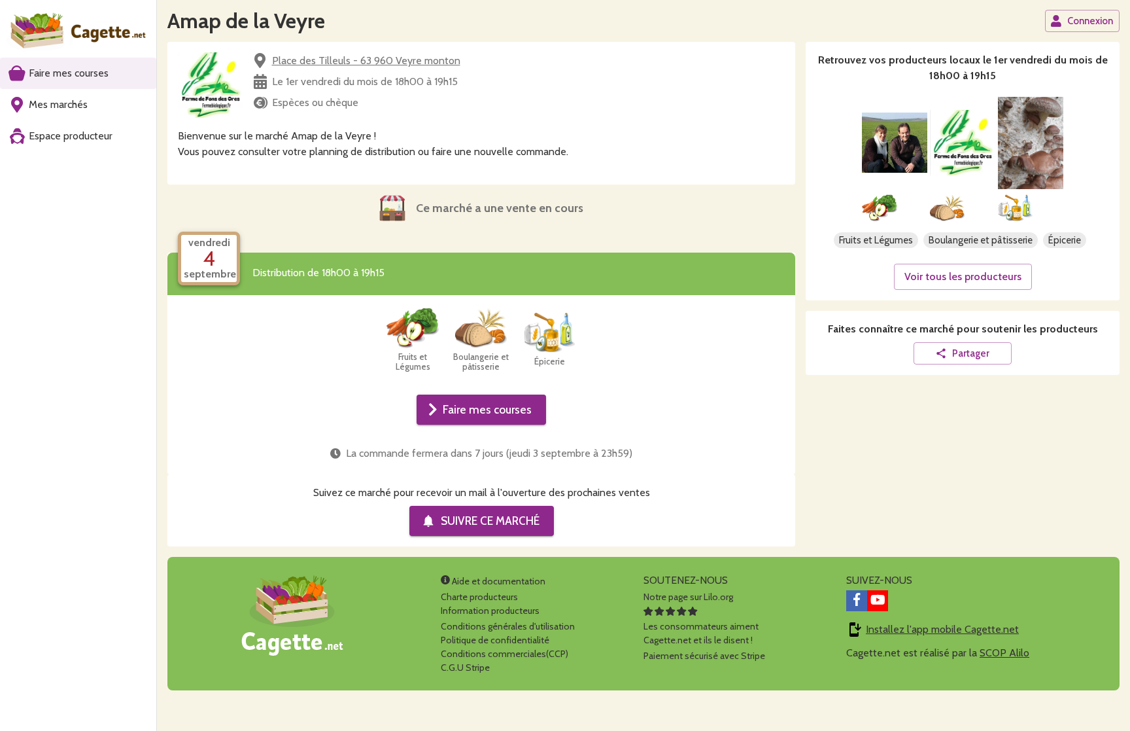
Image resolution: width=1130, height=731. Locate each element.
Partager (970, 353)
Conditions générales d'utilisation (508, 626)
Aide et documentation (497, 581)
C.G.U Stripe (465, 667)
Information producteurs (490, 610)
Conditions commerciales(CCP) (504, 654)
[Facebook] (856, 600)
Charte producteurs (479, 597)
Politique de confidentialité (495, 640)
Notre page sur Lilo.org (688, 597)
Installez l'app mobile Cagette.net (942, 629)
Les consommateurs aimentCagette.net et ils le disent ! (701, 633)
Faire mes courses (487, 409)
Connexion (1090, 21)
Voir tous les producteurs (962, 276)
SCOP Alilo (1004, 653)
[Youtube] (877, 600)
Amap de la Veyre (246, 20)
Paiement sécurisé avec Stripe (704, 656)
